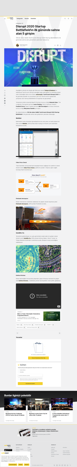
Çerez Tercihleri (66, 450)
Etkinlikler (33, 18)
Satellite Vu (27, 238)
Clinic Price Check (29, 167)
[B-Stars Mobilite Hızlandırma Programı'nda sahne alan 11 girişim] (62, 404)
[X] (54, 465)
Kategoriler (20, 18)
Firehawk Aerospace (39, 324)
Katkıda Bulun (54, 450)
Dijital (29, 447)
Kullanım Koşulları (66, 454)
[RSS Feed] (70, 465)
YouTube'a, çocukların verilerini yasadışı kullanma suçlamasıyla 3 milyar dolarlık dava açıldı (45, 431)
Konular (27, 18)
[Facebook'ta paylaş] (4, 98)
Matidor (18, 324)
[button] (38, 143)
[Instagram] (62, 465)
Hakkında (53, 447)
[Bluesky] (65, 465)
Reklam (52, 452)
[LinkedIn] (57, 465)
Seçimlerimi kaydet (30, 383)
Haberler (17, 447)
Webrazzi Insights (19, 449)
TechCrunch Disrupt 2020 (32, 327)
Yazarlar (52, 449)
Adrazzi (18, 320)
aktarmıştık (39, 94)
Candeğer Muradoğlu (10, 420)
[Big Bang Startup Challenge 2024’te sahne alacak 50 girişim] (15, 404)
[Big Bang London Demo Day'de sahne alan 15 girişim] (38, 404)
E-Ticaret (30, 449)
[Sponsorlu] (51, 316)
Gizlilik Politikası (66, 452)
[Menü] (4, 18)
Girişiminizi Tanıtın (55, 454)
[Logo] (10, 18)
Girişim (30, 411)
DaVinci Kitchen (23, 280)
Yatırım (7, 411)
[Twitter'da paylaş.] (4, 100)
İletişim (52, 456)
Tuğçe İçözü (34, 436)
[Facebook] (67, 465)
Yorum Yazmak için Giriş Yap (38, 358)
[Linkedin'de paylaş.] (4, 103)
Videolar (17, 450)
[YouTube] (59, 465)
